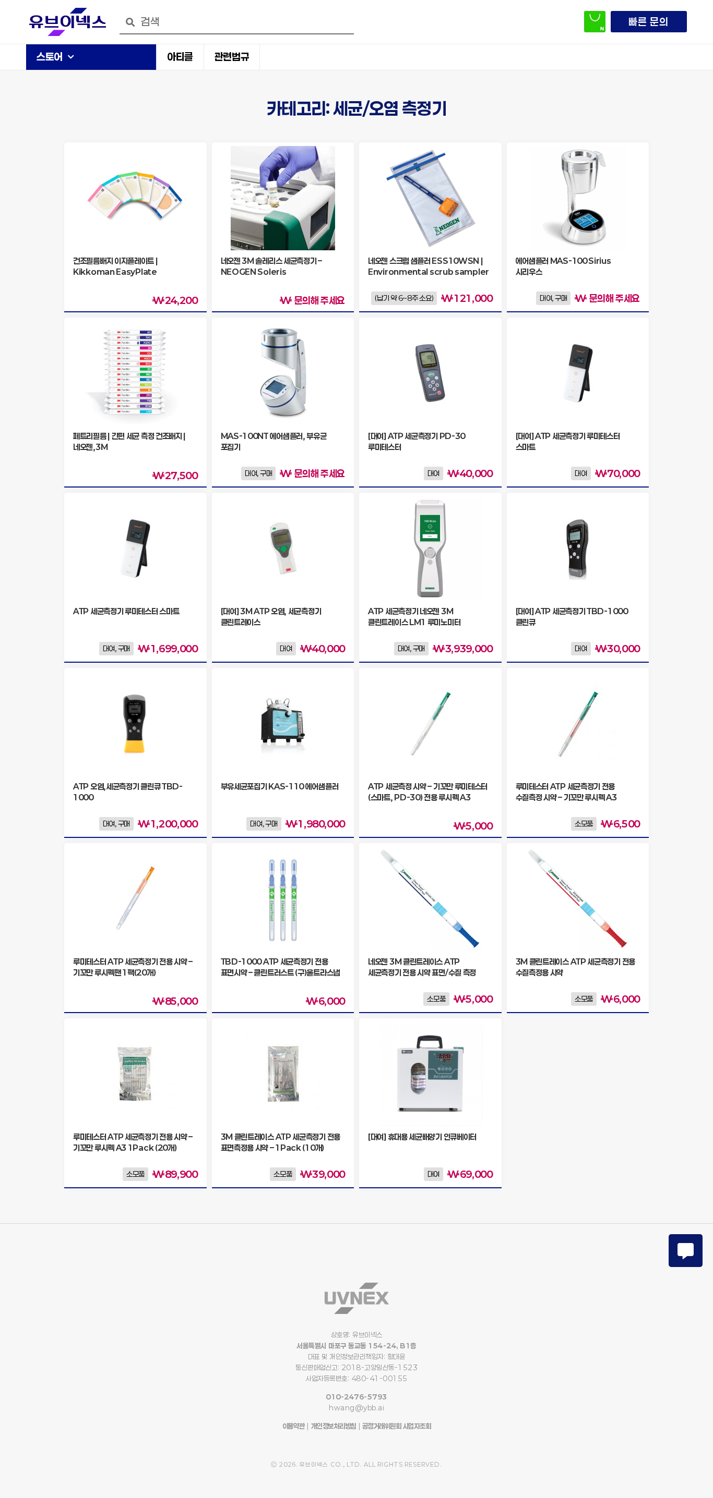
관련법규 (232, 57)
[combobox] (237, 21)
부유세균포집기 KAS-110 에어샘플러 (280, 786)
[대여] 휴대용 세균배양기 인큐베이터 (422, 1136)
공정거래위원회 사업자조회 (396, 1426)
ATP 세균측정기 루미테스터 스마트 (126, 611)
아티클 (180, 57)
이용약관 (293, 1426)
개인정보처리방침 (333, 1426)
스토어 (50, 57)
